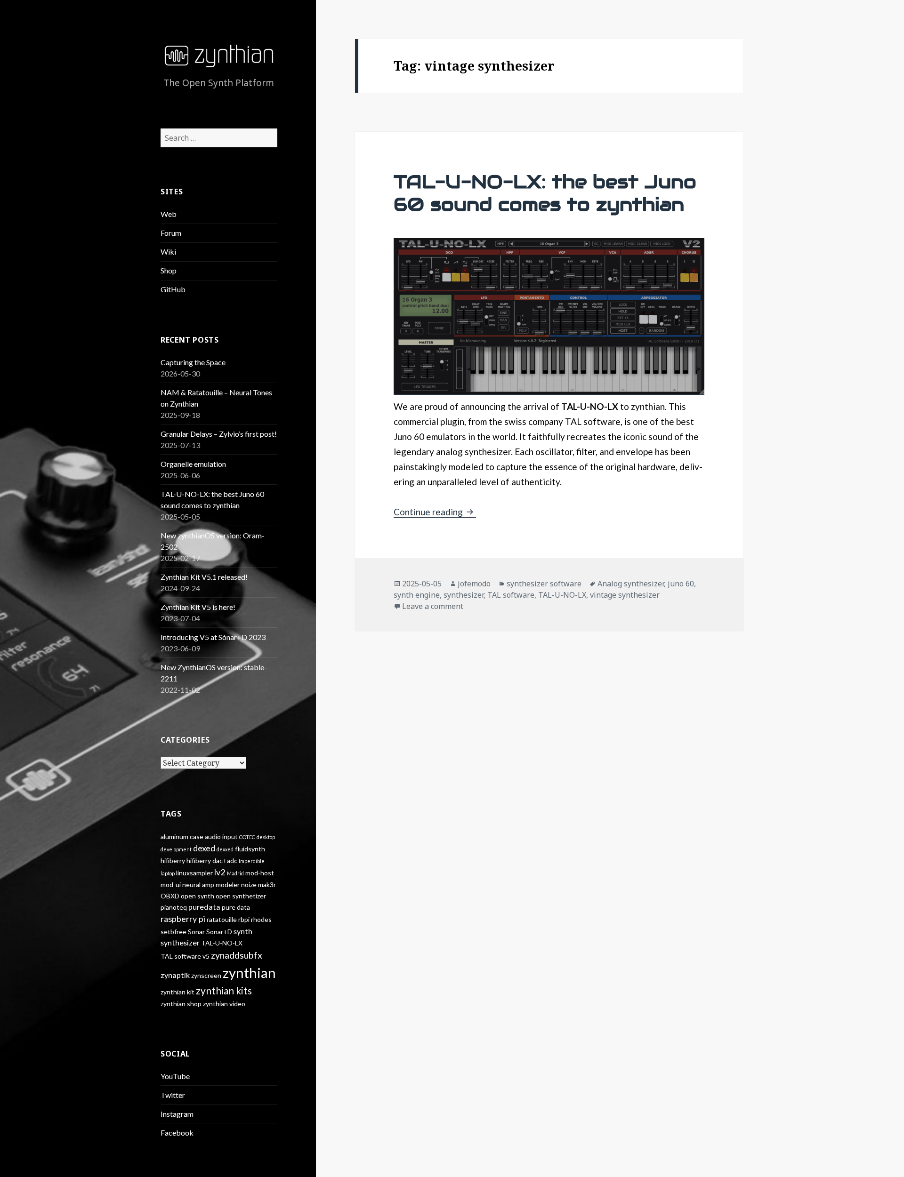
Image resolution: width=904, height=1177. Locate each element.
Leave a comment (432, 606)
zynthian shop (181, 1004)
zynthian (249, 972)
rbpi (244, 919)
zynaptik (175, 974)
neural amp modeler (211, 885)
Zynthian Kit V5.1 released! (204, 576)
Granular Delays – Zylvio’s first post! (219, 433)
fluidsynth (250, 849)
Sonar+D (219, 932)
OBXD (170, 896)
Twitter (173, 1094)
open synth (197, 896)
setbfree (173, 932)
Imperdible (252, 861)
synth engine (417, 595)
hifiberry (173, 861)
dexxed (225, 849)
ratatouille (222, 919)
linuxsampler (194, 873)
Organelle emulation (193, 463)
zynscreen (206, 975)
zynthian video (224, 1004)
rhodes (261, 919)
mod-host (259, 873)
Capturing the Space (193, 362)
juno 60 (681, 583)
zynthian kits (224, 990)
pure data (236, 907)
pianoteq (174, 907)
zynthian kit (177, 992)
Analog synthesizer (630, 583)
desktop (266, 837)
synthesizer (180, 942)
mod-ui (171, 885)
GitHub (173, 289)
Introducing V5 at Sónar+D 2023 (213, 637)
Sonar (196, 932)
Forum (171, 232)
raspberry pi (183, 918)
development (176, 849)
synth (243, 931)
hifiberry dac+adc (211, 861)
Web (169, 213)
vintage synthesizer (625, 595)
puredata (204, 906)
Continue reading (435, 511)
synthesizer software (544, 583)
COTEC (247, 837)
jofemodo (474, 583)
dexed (204, 848)
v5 (206, 956)
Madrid (235, 873)
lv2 (220, 872)
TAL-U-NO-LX (221, 943)
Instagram (177, 1113)
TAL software (181, 956)
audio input (221, 837)
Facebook (177, 1132)
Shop (169, 270)
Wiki (168, 251)
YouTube (175, 1076)
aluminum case (182, 837)
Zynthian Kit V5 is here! (198, 606)
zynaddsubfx (236, 955)
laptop (168, 873)
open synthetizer (241, 896)
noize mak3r (258, 885)
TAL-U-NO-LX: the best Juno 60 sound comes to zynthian (545, 193)
